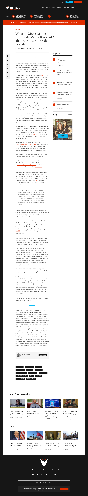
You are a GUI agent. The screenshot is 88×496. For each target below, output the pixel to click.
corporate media (20, 370)
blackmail (38, 367)
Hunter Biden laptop (21, 372)
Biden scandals (29, 367)
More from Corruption (20, 394)
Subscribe (78, 2)
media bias (38, 375)
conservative (24, 144)
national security (31, 378)
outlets (34, 144)
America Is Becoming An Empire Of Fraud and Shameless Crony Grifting (17, 413)
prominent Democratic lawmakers (26, 165)
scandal (18, 231)
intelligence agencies (21, 375)
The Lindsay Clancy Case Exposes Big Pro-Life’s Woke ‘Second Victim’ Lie (52, 445)
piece (17, 146)
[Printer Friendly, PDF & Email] (8, 77)
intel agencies (43, 372)
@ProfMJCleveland (26, 356)
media (30, 144)
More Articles (43, 355)
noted (36, 180)
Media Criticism (20, 378)
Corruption (29, 370)
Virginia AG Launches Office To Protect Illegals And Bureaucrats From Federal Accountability (17, 446)
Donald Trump (39, 167)
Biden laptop (19, 367)
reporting (34, 134)
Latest (12, 426)
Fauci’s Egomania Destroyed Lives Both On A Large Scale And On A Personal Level (34, 414)
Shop (55, 114)
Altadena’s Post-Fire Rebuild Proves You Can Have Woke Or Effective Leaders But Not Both (35, 446)
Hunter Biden (38, 370)
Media (31, 375)
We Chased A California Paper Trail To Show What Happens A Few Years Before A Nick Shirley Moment (52, 415)
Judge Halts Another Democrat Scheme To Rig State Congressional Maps (70, 445)
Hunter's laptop (32, 372)
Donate (70, 2)
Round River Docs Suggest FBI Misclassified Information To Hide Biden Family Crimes (70, 414)
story (42, 75)
